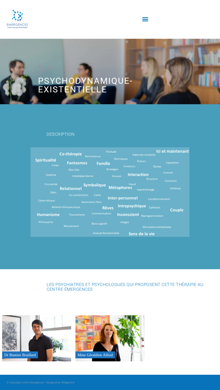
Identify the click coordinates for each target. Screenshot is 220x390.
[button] (145, 19)
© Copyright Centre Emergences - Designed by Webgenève (40, 382)
